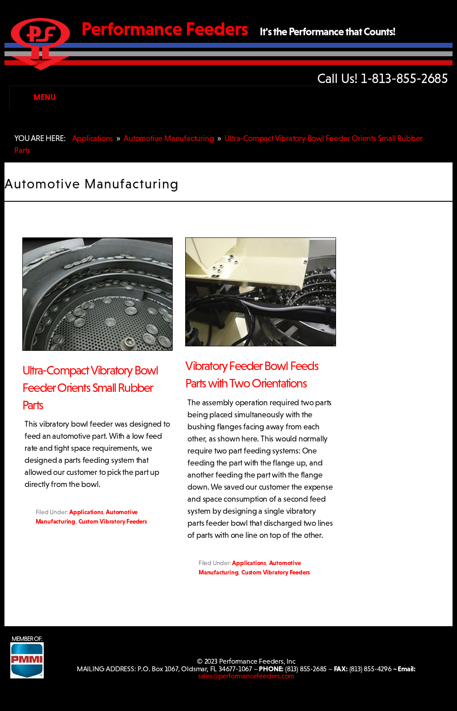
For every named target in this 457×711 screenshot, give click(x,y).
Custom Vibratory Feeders (113, 521)
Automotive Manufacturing (169, 138)
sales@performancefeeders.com (246, 676)
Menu (44, 97)
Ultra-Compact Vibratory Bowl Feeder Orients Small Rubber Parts (90, 387)
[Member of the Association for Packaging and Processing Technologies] (27, 676)
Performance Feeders (164, 28)
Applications (92, 138)
